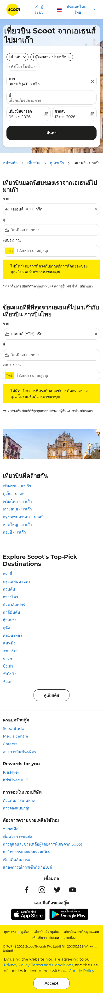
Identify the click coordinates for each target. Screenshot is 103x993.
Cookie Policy (81, 970)
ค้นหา (51, 133)
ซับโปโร (10, 674)
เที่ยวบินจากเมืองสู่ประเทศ (81, 932)
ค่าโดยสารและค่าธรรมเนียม (27, 852)
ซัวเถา (8, 681)
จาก (12, 78)
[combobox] (51, 209)
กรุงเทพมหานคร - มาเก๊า (24, 517)
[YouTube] (72, 890)
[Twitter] (57, 890)
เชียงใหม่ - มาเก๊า (17, 501)
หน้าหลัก (10, 163)
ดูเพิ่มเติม (51, 695)
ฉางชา (8, 658)
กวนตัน (9, 589)
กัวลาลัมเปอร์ (14, 604)
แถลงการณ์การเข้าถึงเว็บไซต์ (27, 867)
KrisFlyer (11, 772)
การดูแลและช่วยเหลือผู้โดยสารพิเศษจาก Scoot (42, 844)
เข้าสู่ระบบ (39, 9)
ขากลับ (60, 111)
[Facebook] (26, 890)
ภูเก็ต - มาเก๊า (14, 493)
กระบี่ (7, 574)
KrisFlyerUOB (15, 780)
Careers (10, 744)
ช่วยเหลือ (10, 829)
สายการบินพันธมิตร (19, 751)
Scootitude (13, 728)
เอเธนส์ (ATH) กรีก (24, 84)
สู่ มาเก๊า (57, 163)
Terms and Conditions (52, 965)
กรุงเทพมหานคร (17, 581)
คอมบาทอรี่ (12, 635)
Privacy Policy (16, 965)
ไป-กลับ (15, 57)
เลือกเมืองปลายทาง (25, 100)
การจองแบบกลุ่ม (17, 808)
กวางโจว (10, 597)
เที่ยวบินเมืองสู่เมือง (46, 932)
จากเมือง (69, 938)
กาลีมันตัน (11, 612)
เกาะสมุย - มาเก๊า (17, 509)
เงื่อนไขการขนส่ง (17, 836)
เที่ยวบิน (33, 163)
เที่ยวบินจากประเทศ (45, 938)
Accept (51, 983)
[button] (51, 57)
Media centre (15, 736)
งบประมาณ (12, 240)
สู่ (10, 95)
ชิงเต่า (8, 666)
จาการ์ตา (10, 651)
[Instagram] (42, 890)
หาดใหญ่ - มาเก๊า (17, 524)
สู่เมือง (25, 932)
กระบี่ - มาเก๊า (14, 532)
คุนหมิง (9, 643)
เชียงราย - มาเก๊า (17, 486)
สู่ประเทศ (10, 932)
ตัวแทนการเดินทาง (19, 800)
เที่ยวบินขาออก (20, 111)
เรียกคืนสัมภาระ (16, 859)
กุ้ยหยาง (9, 620)
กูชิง (6, 627)
